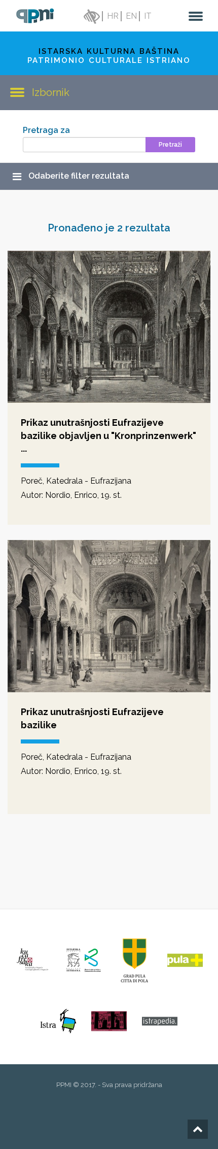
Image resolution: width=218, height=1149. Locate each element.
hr (113, 16)
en (131, 16)
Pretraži (170, 144)
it (148, 16)
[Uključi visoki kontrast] (91, 16)
